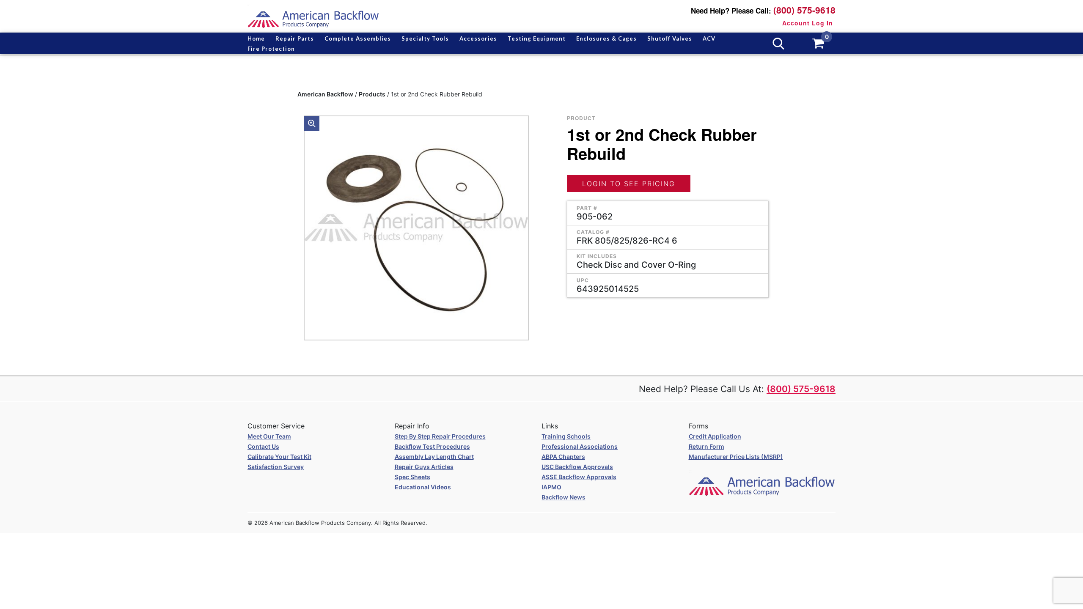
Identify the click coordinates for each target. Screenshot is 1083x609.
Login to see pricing (628, 183)
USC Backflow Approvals (577, 466)
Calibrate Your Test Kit (279, 456)
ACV (709, 38)
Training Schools (566, 436)
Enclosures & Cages (606, 38)
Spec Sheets (412, 476)
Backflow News (563, 497)
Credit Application (715, 436)
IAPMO (551, 487)
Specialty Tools (425, 38)
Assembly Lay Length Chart (434, 456)
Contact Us (263, 446)
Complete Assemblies (357, 38)
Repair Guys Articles (424, 466)
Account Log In (807, 23)
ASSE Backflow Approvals (579, 476)
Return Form (706, 446)
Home (256, 38)
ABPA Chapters (563, 456)
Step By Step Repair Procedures (440, 436)
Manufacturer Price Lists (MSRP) (736, 456)
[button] (311, 123)
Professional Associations (580, 446)
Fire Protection (271, 48)
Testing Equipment (537, 38)
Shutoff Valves (669, 38)
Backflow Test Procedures (432, 446)
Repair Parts (294, 38)
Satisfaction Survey (275, 466)
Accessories (478, 38)
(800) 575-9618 (804, 10)
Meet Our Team (269, 436)
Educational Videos (423, 487)
